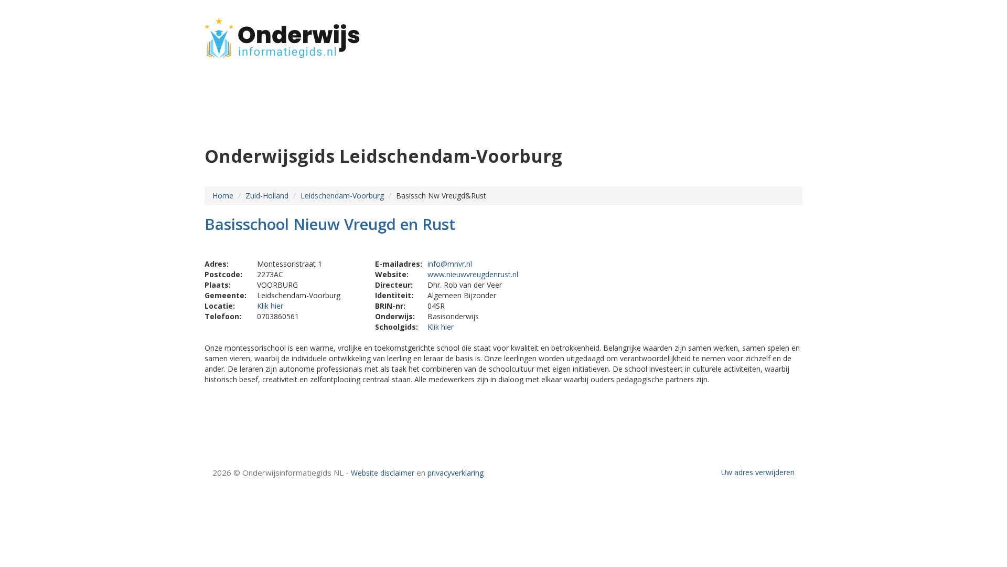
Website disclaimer (382, 473)
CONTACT (774, 33)
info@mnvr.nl (449, 264)
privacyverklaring (455, 473)
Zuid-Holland (266, 196)
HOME (733, 33)
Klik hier (270, 306)
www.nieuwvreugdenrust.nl (472, 274)
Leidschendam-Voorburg (342, 196)
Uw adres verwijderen (758, 472)
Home (222, 196)
